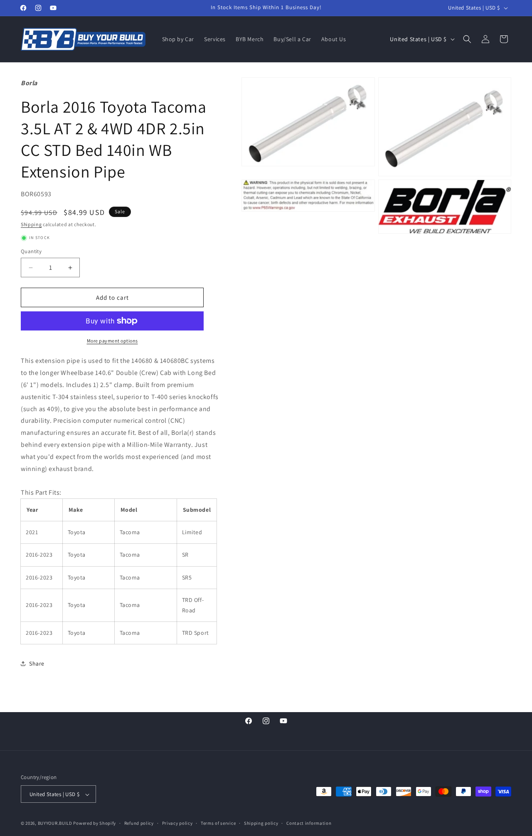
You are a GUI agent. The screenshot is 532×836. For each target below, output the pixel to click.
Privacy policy (177, 823)
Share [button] (36, 663)
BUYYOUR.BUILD (55, 823)
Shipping (31, 224)
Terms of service (218, 823)
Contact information (308, 823)
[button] (467, 39)
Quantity (31, 251)
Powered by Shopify (94, 823)
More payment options (112, 341)
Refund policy (139, 823)
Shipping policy (261, 823)
